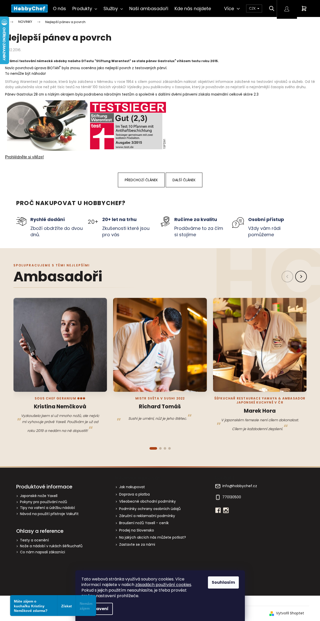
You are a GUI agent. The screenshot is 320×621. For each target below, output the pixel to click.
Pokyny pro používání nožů (43, 502)
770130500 (231, 497)
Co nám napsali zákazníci (42, 552)
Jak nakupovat (132, 486)
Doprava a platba (134, 494)
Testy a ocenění (34, 540)
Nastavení (97, 609)
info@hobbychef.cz (239, 486)
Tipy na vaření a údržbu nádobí (47, 507)
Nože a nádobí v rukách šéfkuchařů (51, 546)
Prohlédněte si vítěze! (24, 157)
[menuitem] (59, 8)
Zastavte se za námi (137, 544)
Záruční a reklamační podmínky (147, 515)
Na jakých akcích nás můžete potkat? (152, 537)
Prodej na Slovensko (136, 530)
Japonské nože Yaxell (38, 496)
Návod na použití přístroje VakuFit (49, 514)
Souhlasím (223, 582)
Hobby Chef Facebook (218, 510)
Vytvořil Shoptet (290, 613)
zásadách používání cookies (163, 585)
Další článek (184, 179)
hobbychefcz (226, 510)
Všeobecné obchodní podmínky (147, 501)
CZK (253, 8)
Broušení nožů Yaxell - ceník (144, 522)
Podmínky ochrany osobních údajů (150, 508)
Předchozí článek (141, 179)
